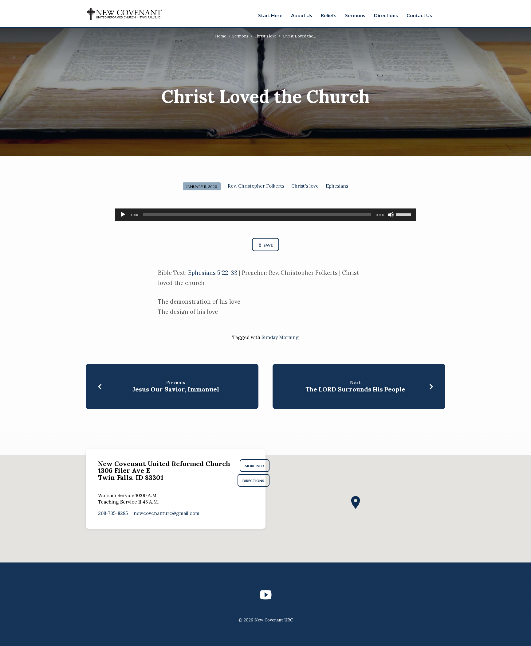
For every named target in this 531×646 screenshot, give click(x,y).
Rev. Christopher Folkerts (256, 186)
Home (220, 35)
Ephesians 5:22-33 (213, 272)
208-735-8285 (113, 513)
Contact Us (419, 15)
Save (268, 245)
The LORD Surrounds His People (355, 389)
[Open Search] (442, 14)
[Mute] (391, 215)
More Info (255, 466)
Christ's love (265, 35)
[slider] (404, 214)
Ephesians (337, 186)
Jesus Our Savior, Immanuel (175, 389)
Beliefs (328, 15)
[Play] (123, 215)
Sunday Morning (280, 337)
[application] (265, 214)
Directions (386, 15)
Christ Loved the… (299, 35)
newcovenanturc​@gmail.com (166, 513)
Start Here (270, 15)
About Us (301, 15)
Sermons (355, 15)
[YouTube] (266, 595)
